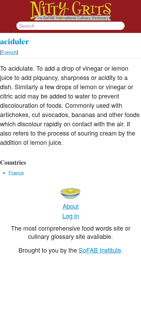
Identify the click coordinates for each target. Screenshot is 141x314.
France (16, 172)
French (9, 52)
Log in (70, 215)
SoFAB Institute (100, 249)
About (71, 205)
